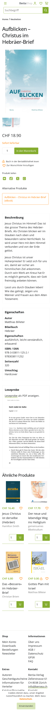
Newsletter (8, 653)
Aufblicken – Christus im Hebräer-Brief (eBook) (25, 199)
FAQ (30, 661)
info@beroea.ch (37, 686)
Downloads (9, 645)
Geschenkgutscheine (14, 678)
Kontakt (32, 690)
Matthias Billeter (15, 322)
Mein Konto (9, 642)
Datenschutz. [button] (25, 699)
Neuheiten (16, 19)
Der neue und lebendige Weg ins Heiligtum (38, 518)
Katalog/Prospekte (13, 690)
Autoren (7, 675)
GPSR (31, 657)
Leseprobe (11, 395)
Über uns (33, 642)
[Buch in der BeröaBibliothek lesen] (41, 578)
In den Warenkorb (26, 150)
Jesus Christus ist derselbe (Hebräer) (11, 518)
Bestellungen (10, 649)
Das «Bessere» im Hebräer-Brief (12, 588)
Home (5, 19)
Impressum (35, 645)
